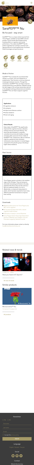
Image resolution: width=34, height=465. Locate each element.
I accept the (11, 435)
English (12, 447)
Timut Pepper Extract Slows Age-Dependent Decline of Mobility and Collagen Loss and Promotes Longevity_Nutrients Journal (16, 217)
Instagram (17, 455)
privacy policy (15, 435)
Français (22, 447)
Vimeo (21, 455)
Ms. (5, 420)
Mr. (10, 420)
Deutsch (16, 447)
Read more (17, 265)
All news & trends (9, 280)
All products (7, 314)
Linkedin (13, 455)
